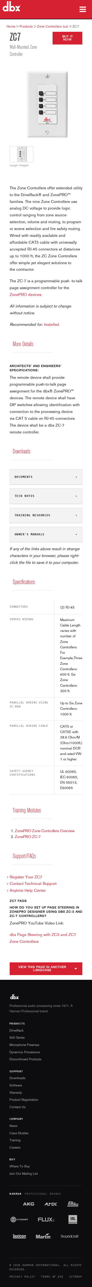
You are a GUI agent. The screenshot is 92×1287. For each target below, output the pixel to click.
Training (15, 1140)
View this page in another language (42, 969)
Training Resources (32, 515)
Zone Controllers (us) (52, 26)
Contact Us (17, 1107)
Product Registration (23, 1100)
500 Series (17, 1038)
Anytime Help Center (28, 891)
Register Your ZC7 (26, 877)
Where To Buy (19, 1166)
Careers (15, 1148)
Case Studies (19, 1133)
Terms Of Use (52, 1276)
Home (11, 26)
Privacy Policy (22, 1276)
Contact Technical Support (33, 884)
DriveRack (16, 1031)
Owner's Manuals (30, 534)
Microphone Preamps (24, 1045)
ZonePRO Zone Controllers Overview (45, 831)
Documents (24, 477)
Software (15, 1085)
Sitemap (75, 1276)
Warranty (15, 1093)
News (13, 1126)
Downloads (17, 1078)
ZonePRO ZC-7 (28, 837)
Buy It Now (67, 38)
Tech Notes (24, 496)
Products (26, 26)
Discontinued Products (25, 1059)
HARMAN (15, 1193)
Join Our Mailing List (23, 1174)
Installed (51, 325)
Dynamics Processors (24, 1052)
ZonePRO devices (25, 295)
